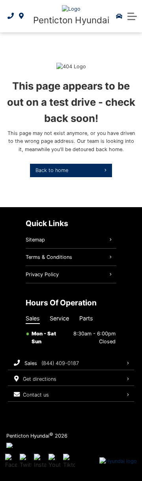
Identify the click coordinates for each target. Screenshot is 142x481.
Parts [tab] (86, 318)
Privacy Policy (42, 274)
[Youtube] (54, 461)
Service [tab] (59, 318)
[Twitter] (26, 461)
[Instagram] (40, 461)
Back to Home (52, 170)
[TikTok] (69, 461)
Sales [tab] (33, 318)
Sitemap (35, 240)
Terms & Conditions (49, 257)
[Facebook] (11, 461)
